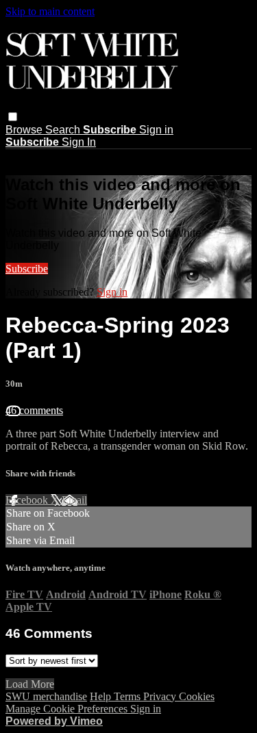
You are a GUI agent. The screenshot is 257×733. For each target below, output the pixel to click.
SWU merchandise (46, 696)
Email (74, 500)
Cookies (197, 696)
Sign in (156, 130)
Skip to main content (50, 11)
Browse (25, 130)
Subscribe (26, 268)
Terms (128, 696)
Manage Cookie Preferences (67, 709)
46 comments (34, 410)
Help (102, 696)
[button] (12, 116)
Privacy (161, 696)
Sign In (79, 142)
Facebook (28, 500)
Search (64, 130)
